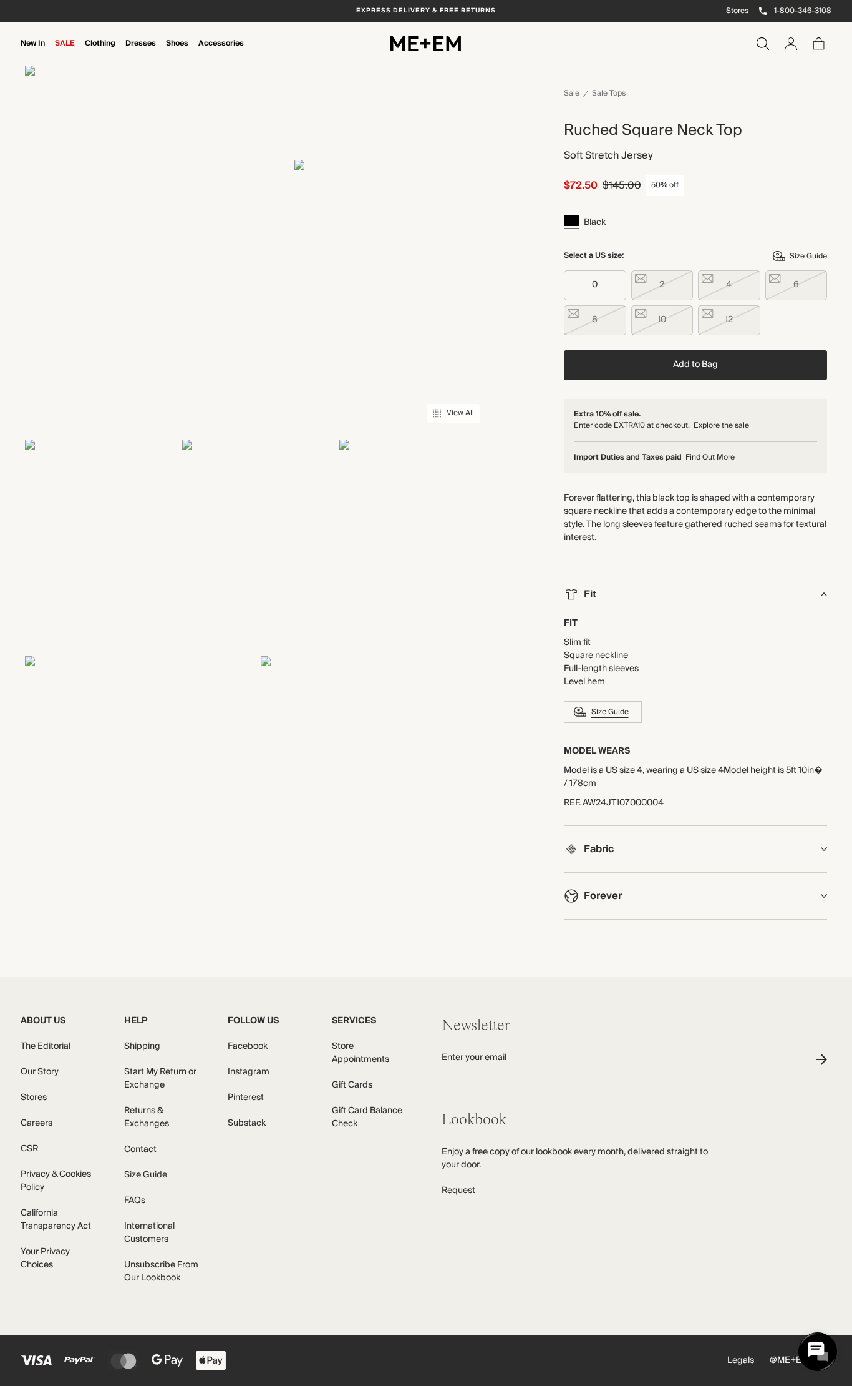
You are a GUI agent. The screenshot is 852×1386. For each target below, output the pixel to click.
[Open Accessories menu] (221, 51)
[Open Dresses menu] (140, 51)
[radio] (595, 285)
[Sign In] (790, 43)
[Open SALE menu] (65, 51)
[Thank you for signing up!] (823, 1059)
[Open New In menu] (32, 51)
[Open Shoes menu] (177, 51)
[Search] (762, 43)
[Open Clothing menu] (100, 51)
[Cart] (818, 43)
